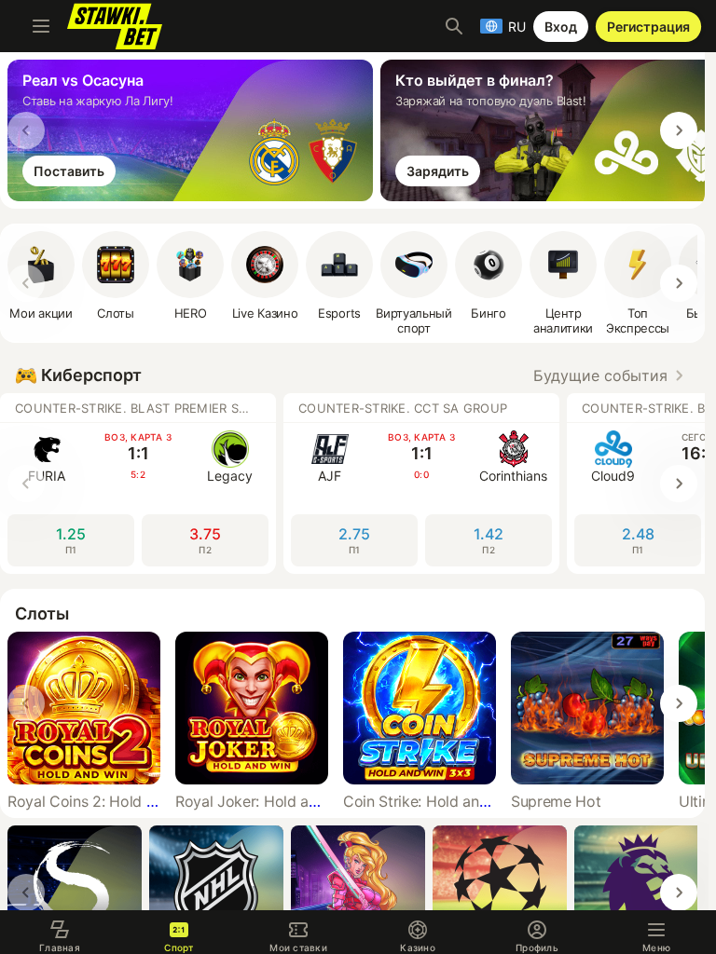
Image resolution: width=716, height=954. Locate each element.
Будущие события (600, 375)
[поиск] (454, 26)
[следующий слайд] (678, 130)
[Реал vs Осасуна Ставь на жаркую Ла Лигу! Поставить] (193, 195)
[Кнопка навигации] (41, 26)
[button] (190, 275)
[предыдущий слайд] (26, 130)
